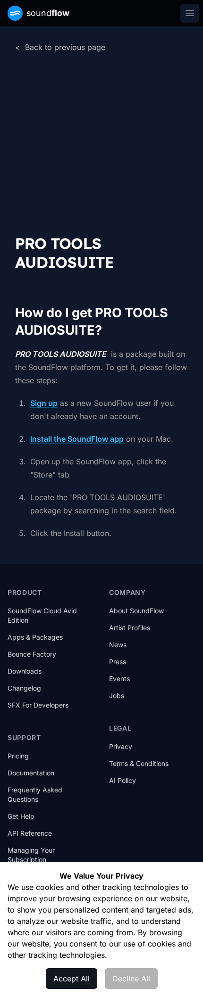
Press (117, 662)
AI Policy (122, 780)
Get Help (21, 816)
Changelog (24, 688)
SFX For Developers (38, 705)
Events (119, 679)
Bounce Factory (32, 654)
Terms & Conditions (139, 763)
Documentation (31, 773)
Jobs (116, 695)
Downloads (25, 671)
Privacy (120, 746)
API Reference (30, 833)
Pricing (18, 756)
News (118, 645)
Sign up (44, 403)
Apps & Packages (35, 637)
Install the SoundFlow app (77, 439)
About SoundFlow (136, 611)
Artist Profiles (129, 628)
